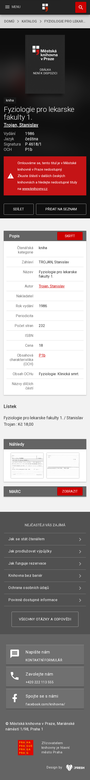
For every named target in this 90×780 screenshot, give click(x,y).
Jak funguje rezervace (27, 563)
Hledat (79, 7)
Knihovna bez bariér (25, 575)
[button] (45, 64)
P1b (42, 355)
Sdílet (18, 209)
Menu (13, 7)
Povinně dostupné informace (32, 600)
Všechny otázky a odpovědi (45, 619)
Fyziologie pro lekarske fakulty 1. (65, 21)
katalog (29, 21)
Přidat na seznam (61, 209)
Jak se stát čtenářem (26, 539)
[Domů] (45, 8)
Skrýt (70, 236)
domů (9, 21)
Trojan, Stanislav (21, 125)
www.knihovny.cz (35, 189)
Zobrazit (70, 491)
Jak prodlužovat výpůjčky (30, 551)
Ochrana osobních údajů (28, 588)
